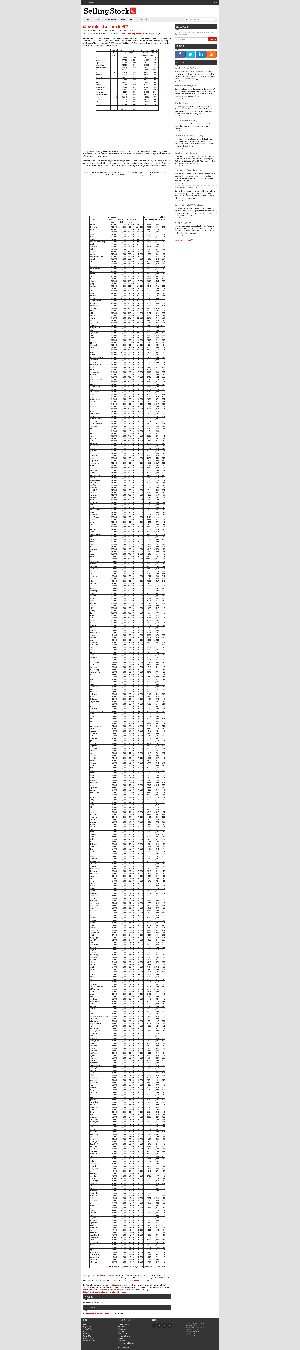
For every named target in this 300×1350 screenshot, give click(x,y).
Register (132, 19)
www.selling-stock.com (111, 1285)
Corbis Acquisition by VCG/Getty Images (189, 205)
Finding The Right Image (183, 222)
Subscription (122, 1331)
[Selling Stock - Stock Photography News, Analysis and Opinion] (110, 11)
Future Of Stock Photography (185, 85)
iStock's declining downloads (132, 34)
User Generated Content (126, 1343)
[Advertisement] (127, 131)
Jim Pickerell (102, 30)
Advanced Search (89, 1341)
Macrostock (122, 1329)
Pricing (120, 1345)
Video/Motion (122, 1334)
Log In (215, 2)
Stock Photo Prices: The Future (186, 152)
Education (121, 1341)
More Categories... (124, 1348)
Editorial (120, 1338)
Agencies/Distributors (125, 1324)
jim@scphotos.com (141, 1280)
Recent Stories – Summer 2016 (186, 187)
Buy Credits (97, 19)
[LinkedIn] (164, 1325)
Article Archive (111, 19)
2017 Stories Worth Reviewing (186, 120)
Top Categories (88, 2)
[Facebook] (154, 1325)
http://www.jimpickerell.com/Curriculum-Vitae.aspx (104, 1292)
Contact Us (143, 19)
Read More (179, 81)
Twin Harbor (195, 1336)
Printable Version (115, 30)
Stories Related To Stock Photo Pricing (189, 135)
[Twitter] (159, 1325)
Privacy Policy (88, 1338)
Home (87, 19)
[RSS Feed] (169, 1325)
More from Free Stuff (184, 240)
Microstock (121, 1327)
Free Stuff (180, 62)
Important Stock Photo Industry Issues (189, 170)
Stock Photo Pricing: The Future (186, 68)
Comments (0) (128, 30)
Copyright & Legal (124, 1336)
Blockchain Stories (181, 103)
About (122, 19)
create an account (102, 1313)
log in (90, 1313)
